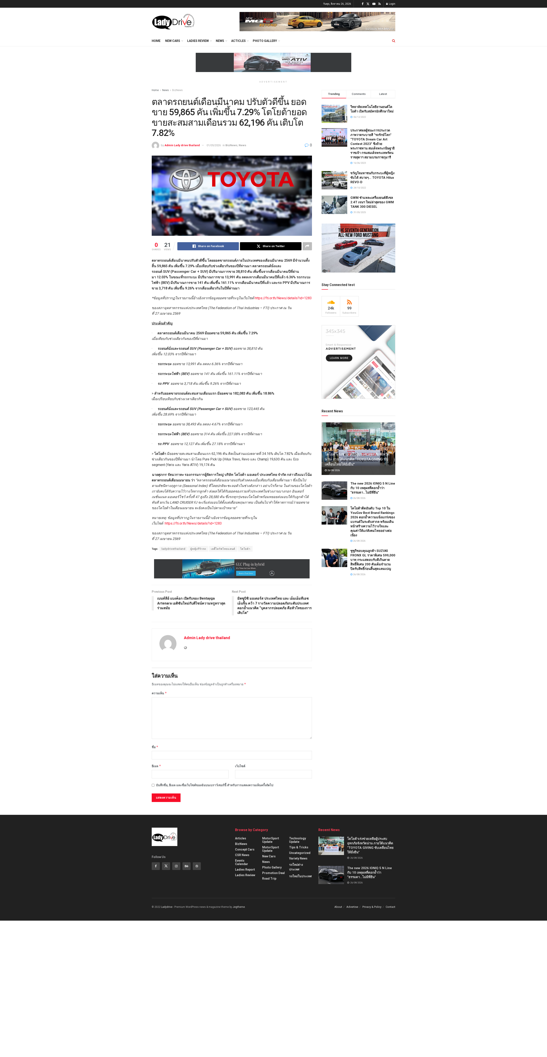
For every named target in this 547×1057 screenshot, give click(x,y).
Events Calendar (241, 862)
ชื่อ (155, 747)
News (220, 41)
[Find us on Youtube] (373, 4)
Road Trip (269, 878)
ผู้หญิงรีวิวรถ (198, 548)
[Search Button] (393, 40)
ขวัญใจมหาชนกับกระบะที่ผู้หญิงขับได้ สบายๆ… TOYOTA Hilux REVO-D (372, 177)
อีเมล (156, 766)
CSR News (242, 855)
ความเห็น (159, 693)
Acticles (238, 41)
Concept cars (244, 849)
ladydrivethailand (173, 548)
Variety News (298, 858)
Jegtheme (239, 906)
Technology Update (297, 840)
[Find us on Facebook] (362, 4)
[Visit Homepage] (173, 21)
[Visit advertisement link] (317, 21)
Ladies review (198, 41)
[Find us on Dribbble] (197, 866)
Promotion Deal (273, 873)
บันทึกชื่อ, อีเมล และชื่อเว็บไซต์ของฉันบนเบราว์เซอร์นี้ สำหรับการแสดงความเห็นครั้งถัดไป (214, 785)
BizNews (177, 90)
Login (391, 3)
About (338, 906)
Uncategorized (299, 853)
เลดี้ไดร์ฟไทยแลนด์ (223, 548)
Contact (390, 906)
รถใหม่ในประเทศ (300, 876)
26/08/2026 (333, 470)
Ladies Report (245, 869)
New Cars (172, 41)
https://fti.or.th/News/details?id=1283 (283, 298)
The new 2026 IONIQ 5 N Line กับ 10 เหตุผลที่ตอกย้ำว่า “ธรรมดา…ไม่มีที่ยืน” (372, 488)
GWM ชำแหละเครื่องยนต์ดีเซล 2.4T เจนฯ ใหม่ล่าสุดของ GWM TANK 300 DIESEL (372, 202)
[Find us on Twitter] (367, 4)
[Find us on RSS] (379, 4)
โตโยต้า (245, 548)
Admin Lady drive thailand (182, 145)
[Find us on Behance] (186, 866)
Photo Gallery (265, 41)
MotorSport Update (270, 840)
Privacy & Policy (371, 906)
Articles (240, 838)
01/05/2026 (214, 145)
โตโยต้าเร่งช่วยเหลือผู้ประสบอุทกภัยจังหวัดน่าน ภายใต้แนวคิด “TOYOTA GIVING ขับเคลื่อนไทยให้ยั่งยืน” (357, 459)
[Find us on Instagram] (176, 866)
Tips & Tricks (298, 847)
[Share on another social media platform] (307, 246)
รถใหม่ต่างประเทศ (296, 867)
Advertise (352, 906)
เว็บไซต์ (240, 766)
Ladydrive (166, 906)
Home (156, 41)
